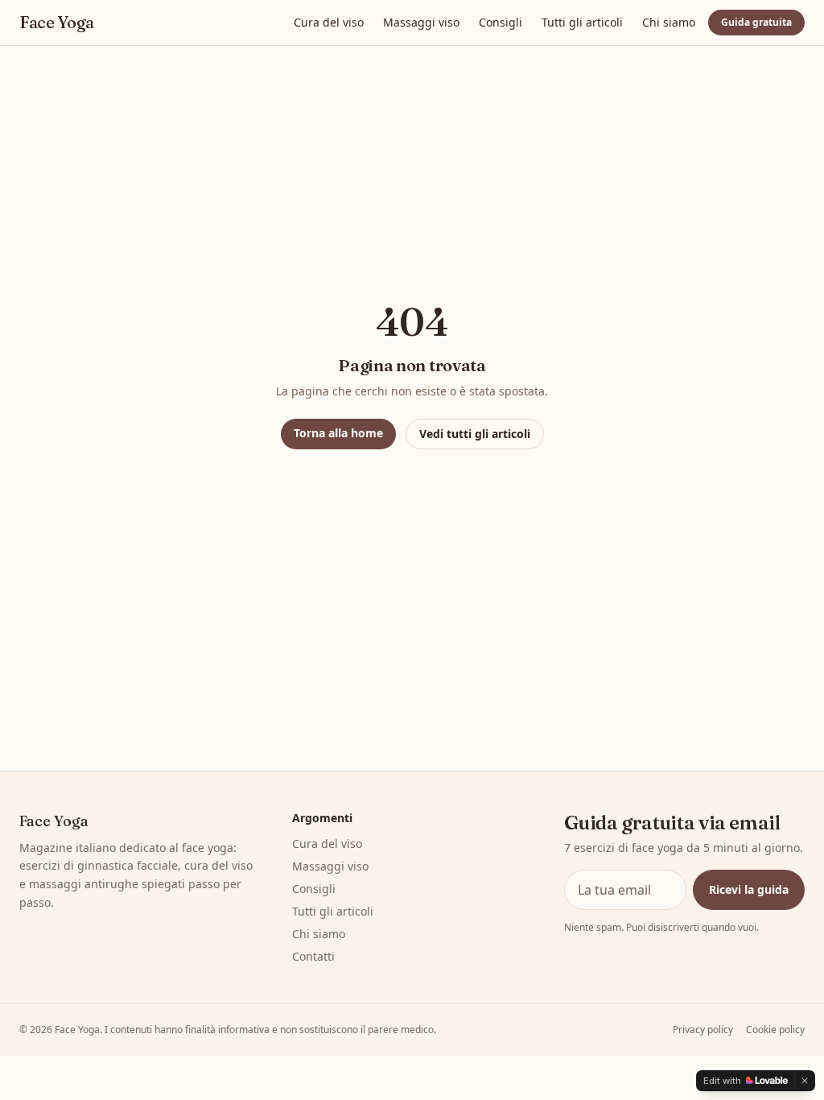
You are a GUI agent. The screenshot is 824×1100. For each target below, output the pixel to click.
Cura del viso (329, 22)
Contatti (313, 956)
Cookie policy (775, 1029)
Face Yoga (56, 22)
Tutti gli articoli (582, 22)
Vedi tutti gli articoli (474, 433)
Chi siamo (668, 22)
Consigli (500, 22)
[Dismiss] (804, 1080)
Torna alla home (338, 432)
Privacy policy (703, 1029)
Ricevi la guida (749, 889)
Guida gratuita (756, 22)
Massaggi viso (421, 22)
